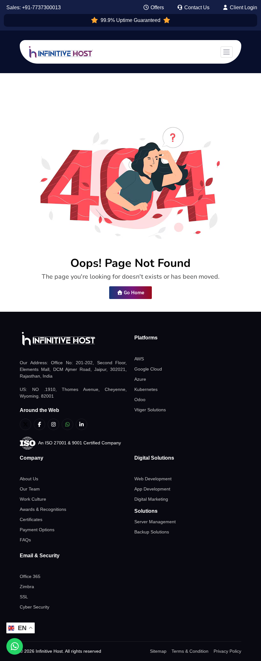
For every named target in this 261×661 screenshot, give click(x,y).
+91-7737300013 (41, 7)
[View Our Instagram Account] (53, 424)
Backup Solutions (151, 531)
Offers (156, 7)
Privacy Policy (227, 651)
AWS (139, 358)
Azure (140, 379)
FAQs (25, 539)
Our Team (30, 488)
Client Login (243, 7)
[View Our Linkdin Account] (81, 424)
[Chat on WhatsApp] (14, 646)
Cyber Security (34, 606)
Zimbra (27, 586)
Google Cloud (148, 369)
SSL (24, 596)
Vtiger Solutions (150, 409)
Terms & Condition (190, 651)
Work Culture (33, 499)
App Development (152, 488)
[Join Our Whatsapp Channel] (67, 424)
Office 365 (30, 576)
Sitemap (158, 651)
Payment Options (37, 529)
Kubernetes (146, 389)
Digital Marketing (151, 499)
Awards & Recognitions (43, 509)
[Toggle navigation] (227, 52)
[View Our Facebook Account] (39, 424)
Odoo (139, 399)
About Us (29, 478)
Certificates (31, 519)
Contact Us (196, 7)
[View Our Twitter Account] (25, 424)
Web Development (153, 478)
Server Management (155, 521)
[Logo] (73, 339)
